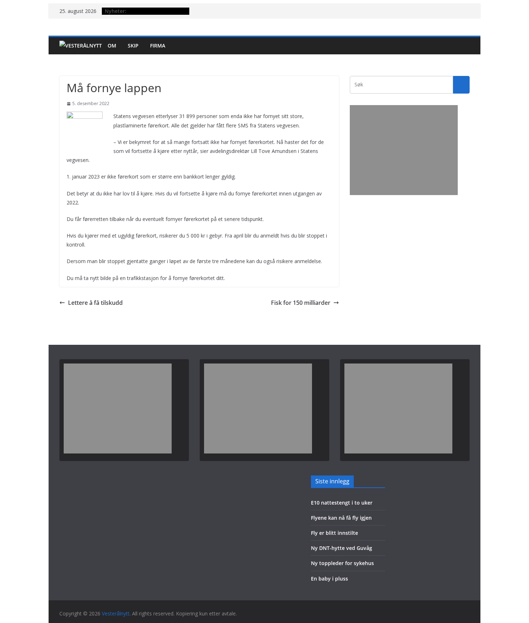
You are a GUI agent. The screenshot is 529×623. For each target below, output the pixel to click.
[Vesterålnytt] (80, 46)
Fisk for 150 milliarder (300, 303)
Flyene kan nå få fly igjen (341, 517)
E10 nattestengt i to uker (341, 502)
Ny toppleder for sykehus (342, 563)
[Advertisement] (404, 150)
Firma (157, 45)
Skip (133, 45)
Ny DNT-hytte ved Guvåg (341, 548)
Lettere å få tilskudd (95, 303)
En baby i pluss (329, 578)
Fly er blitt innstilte (334, 532)
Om (112, 45)
